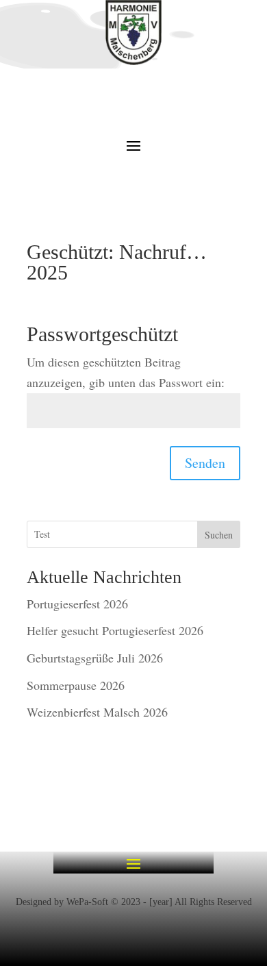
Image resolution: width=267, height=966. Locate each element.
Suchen (219, 534)
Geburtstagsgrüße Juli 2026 (95, 657)
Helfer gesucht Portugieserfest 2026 (115, 630)
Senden (205, 463)
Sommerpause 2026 (76, 685)
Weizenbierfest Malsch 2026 (97, 712)
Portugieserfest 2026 (77, 603)
